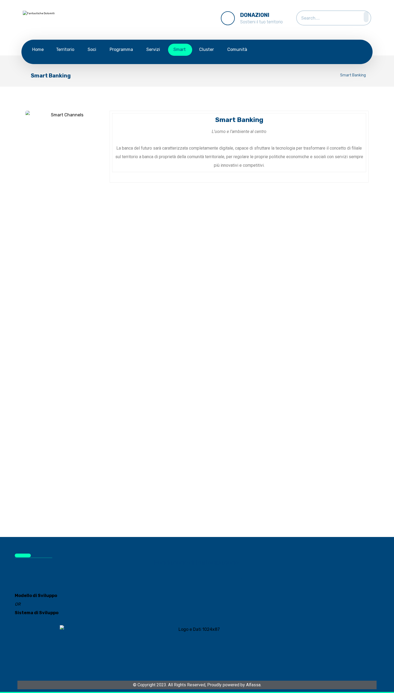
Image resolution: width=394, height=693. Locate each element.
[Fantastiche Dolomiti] (57, 21)
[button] (364, 16)
